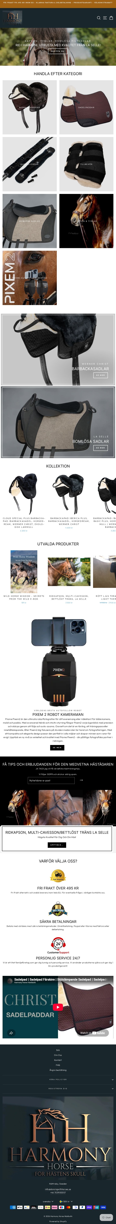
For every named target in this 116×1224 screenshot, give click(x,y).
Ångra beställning (58, 1070)
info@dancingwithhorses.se (58, 1189)
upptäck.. (57, 845)
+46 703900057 (58, 1192)
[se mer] (58, 349)
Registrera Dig (58, 1089)
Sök (58, 1050)
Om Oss (58, 1055)
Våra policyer (58, 1079)
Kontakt (58, 1060)
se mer (57, 748)
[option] (58, 4)
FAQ (58, 1065)
